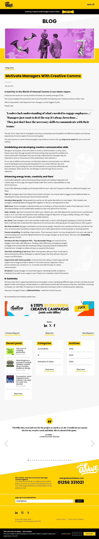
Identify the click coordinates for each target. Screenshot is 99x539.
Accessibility (43, 349)
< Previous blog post (12, 333)
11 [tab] (49, 460)
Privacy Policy (61, 519)
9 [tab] (45, 460)
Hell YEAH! (89, 534)
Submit (79, 501)
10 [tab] (47, 460)
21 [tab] (70, 460)
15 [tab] (58, 460)
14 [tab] (55, 460)
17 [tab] (62, 460)
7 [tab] (41, 460)
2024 (71, 361)
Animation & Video (46, 361)
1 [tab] (28, 460)
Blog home (49, 333)
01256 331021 (71, 482)
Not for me (77, 534)
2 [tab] (30, 460)
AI (38, 355)
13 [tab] (53, 460)
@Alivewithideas (33, 290)
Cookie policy (66, 534)
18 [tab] (64, 460)
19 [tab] (66, 460)
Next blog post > (88, 333)
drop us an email (68, 139)
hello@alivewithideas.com (71, 478)
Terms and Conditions (76, 519)
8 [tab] (43, 460)
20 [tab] (68, 460)
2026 (71, 349)
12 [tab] (51, 460)
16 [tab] (60, 460)
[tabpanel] (49, 432)
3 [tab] (32, 460)
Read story (21, 354)
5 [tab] (36, 460)
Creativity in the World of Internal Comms (27, 91)
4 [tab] (34, 460)
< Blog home (9, 68)
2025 (71, 355)
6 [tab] (38, 460)
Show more (18, 394)
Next (92, 443)
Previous (6, 443)
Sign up (68, 12)
